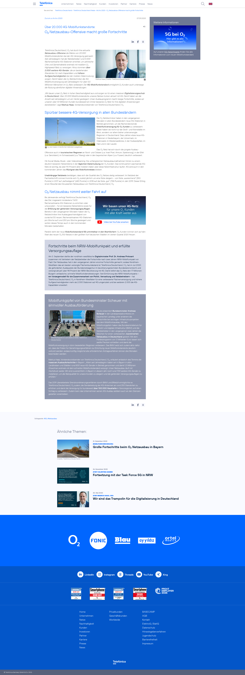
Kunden (102, 4)
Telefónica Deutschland (63, 10)
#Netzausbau (52, 419)
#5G (45, 419)
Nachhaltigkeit (90, 4)
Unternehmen (67, 4)
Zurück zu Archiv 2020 (53, 18)
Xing (165, 574)
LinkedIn (89, 574)
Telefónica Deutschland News (84, 10)
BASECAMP (148, 611)
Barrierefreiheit (149, 639)
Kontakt (146, 619)
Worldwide (114, 619)
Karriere (133, 4)
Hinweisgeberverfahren (154, 631)
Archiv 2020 (100, 10)
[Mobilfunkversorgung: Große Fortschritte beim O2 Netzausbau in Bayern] (121, 450)
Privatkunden (115, 611)
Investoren (113, 4)
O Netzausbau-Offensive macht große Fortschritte (125, 10)
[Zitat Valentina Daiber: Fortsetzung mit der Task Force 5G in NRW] (121, 475)
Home (82, 611)
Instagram (109, 574)
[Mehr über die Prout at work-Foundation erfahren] (164, 594)
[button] (133, 42)
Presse (142, 4)
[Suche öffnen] (203, 4)
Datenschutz (148, 627)
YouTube (148, 574)
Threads (129, 574)
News (150, 4)
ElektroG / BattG (150, 623)
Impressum (147, 643)
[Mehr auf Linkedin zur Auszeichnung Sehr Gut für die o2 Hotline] (119, 594)
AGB (144, 615)
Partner (124, 4)
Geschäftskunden (118, 615)
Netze (78, 4)
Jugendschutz (149, 635)
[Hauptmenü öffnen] (34, 4)
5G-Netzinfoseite (172, 52)
